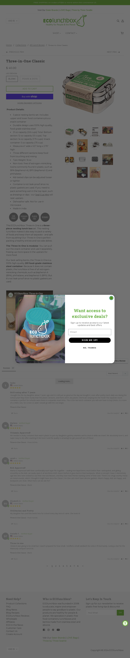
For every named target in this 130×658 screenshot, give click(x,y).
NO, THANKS (89, 348)
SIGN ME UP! (90, 340)
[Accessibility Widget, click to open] (125, 623)
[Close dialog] (111, 298)
